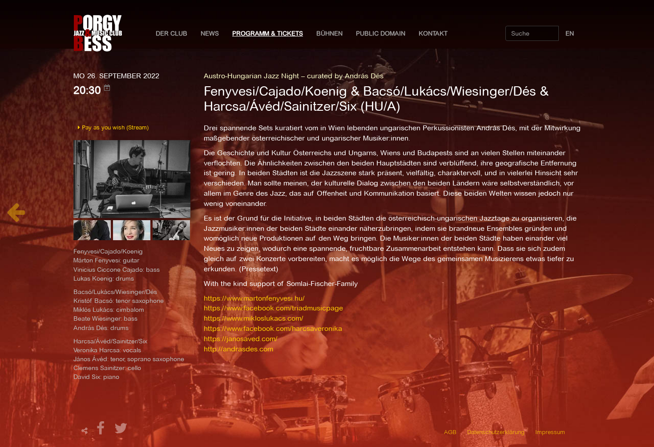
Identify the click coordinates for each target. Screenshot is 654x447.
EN (569, 33)
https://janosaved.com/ (241, 338)
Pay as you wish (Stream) (114, 127)
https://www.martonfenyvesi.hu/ (254, 298)
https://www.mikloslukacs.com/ (253, 318)
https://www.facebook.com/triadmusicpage (273, 308)
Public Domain (380, 33)
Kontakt (433, 33)
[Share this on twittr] (121, 431)
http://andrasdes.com (238, 349)
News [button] (210, 33)
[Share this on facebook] (102, 431)
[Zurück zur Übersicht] (16, 217)
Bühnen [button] (329, 33)
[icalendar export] (107, 88)
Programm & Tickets (267, 33)
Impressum (550, 431)
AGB (450, 431)
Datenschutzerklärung (496, 431)
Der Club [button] (171, 33)
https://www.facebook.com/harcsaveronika (273, 328)
